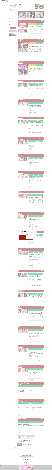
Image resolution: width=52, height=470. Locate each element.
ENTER (22, 237)
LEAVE (30, 237)
